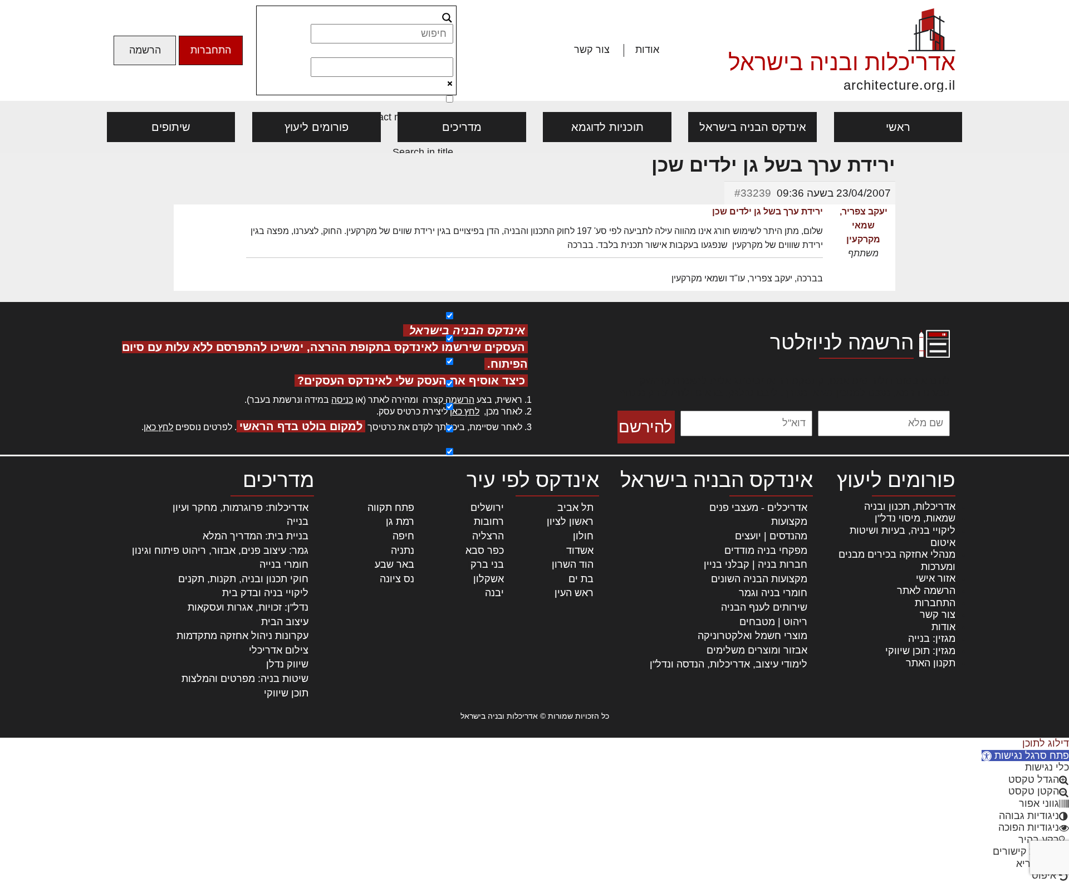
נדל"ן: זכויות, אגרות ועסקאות (248, 607)
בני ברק (487, 564)
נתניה (402, 550)
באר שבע (394, 564)
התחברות (210, 50)
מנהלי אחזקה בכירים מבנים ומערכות (896, 560)
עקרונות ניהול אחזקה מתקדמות (242, 635)
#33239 (752, 193)
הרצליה (488, 536)
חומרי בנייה (283, 564)
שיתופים (170, 127)
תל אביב (575, 507)
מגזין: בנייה (931, 638)
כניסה (342, 400)
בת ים (581, 578)
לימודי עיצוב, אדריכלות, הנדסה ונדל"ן (728, 664)
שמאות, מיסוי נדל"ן (915, 518)
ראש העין (574, 592)
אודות (647, 49)
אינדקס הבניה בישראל (752, 127)
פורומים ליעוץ (317, 127)
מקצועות (789, 521)
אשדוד (580, 550)
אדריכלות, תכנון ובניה (909, 506)
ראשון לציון (570, 521)
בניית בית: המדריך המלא (255, 536)
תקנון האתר (930, 663)
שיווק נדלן (287, 664)
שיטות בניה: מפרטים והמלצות (245, 678)
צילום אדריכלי (278, 650)
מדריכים (462, 127)
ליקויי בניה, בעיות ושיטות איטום (902, 536)
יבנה (494, 592)
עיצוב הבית (284, 621)
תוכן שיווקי (286, 693)
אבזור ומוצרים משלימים (757, 650)
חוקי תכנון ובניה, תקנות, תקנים (243, 578)
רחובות (489, 521)
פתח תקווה (390, 507)
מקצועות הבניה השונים (759, 578)
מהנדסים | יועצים (771, 536)
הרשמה (145, 50)
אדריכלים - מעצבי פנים (758, 507)
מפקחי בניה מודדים (765, 550)
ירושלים (487, 507)
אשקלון (488, 578)
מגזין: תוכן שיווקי (920, 650)
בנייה (297, 521)
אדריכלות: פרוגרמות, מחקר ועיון (240, 507)
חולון (583, 536)
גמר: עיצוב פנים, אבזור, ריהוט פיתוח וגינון (220, 550)
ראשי (898, 127)
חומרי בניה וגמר (773, 592)
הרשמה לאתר (926, 590)
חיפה (403, 536)
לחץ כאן (464, 411)
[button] (1025, 755)
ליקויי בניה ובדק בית (265, 592)
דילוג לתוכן (1045, 743)
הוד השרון (573, 564)
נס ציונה (397, 578)
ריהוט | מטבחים (773, 621)
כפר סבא (484, 550)
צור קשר (592, 49)
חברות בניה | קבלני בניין (755, 564)
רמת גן (400, 521)
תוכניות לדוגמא (607, 127)
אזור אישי (935, 578)
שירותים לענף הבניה (764, 607)
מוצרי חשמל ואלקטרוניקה (752, 635)
